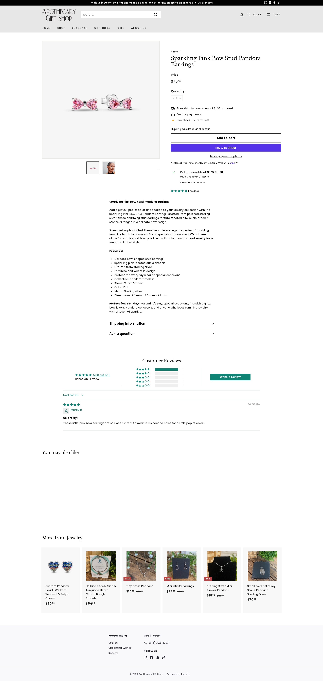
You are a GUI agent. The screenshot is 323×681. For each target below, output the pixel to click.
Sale (121, 28)
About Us (138, 28)
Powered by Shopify (178, 674)
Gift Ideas (102, 28)
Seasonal (79, 28)
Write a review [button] (230, 377)
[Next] (157, 168)
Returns (114, 653)
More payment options (226, 156)
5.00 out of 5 (101, 375)
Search (113, 642)
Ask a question (122, 333)
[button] (179, 191)
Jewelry (75, 538)
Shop (61, 28)
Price (174, 75)
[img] (71, 405)
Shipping (176, 129)
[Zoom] (100, 99)
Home (46, 28)
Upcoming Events (120, 648)
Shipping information (127, 323)
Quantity (178, 91)
